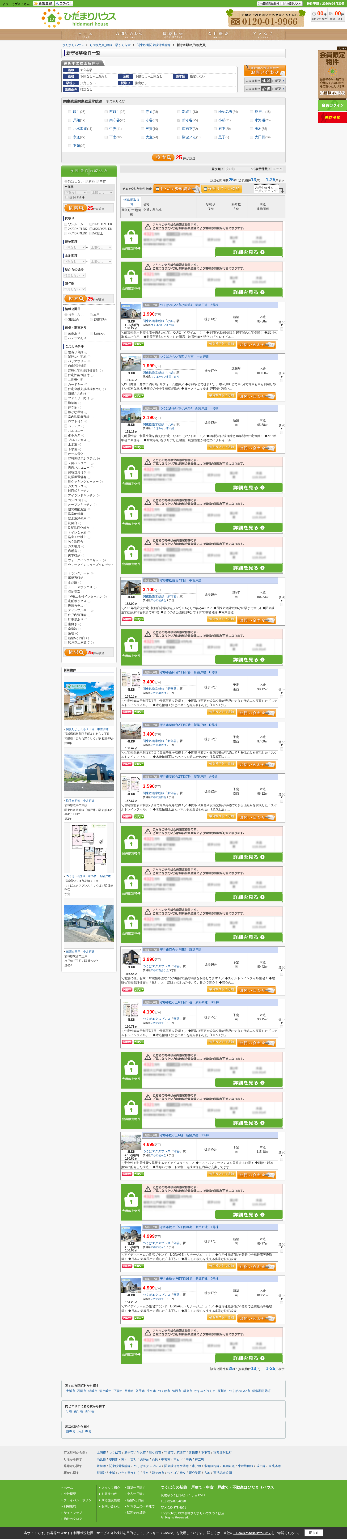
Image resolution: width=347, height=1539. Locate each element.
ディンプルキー (80, 610)
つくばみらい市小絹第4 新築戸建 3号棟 (189, 305)
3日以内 (73, 319)
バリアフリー (79, 361)
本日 (96, 315)
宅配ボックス (79, 601)
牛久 (146, 1473)
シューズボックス (82, 587)
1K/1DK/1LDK (102, 224)
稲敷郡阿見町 (261, 1391)
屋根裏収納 (77, 578)
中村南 (165, 1459)
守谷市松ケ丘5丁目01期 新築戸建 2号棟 (189, 1278)
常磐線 (101, 1466)
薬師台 (162, 692)
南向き (74, 624)
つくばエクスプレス (156, 966)
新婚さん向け (79, 393)
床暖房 (74, 551)
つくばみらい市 (160, 324)
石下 (224, 129)
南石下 (190, 129)
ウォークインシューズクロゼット (89, 567)
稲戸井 (263, 112)
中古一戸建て (136, 1494)
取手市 (140, 1391)
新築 (92, 181)
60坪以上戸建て (81, 642)
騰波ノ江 (191, 137)
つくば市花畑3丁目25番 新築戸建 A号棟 (93, 876)
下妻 (115, 137)
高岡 (155, 1459)
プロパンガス (79, 440)
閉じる (313, 1533)
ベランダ (76, 426)
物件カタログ (73, 1519)
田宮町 (132, 1459)
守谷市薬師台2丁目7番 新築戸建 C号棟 (188, 672)
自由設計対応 (79, 366)
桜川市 (222, 1391)
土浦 (112, 1473)
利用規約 (70, 1506)
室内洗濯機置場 (80, 417)
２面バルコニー (80, 463)
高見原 (101, 1459)
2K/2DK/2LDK (77, 229)
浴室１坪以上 (79, 537)
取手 (79, 112)
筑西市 (176, 1391)
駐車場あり (77, 619)
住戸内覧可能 (79, 615)
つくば (172, 1473)
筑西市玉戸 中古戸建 (80, 951)
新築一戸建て (136, 1487)
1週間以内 (100, 319)
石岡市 (81, 1391)
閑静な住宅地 (79, 356)
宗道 (79, 137)
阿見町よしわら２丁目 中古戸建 (87, 729)
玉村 (261, 129)
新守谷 (190, 120)
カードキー (77, 384)
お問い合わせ (111, 1506)
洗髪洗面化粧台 (80, 528)
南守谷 (117, 120)
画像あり (74, 333)
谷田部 (113, 1459)
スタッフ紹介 (111, 1487)
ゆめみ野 (228, 112)
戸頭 (79, 120)
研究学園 (195, 1473)
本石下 (178, 1459)
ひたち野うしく (129, 1473)
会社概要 (70, 1494)
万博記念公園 (222, 1473)
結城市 (92, 1391)
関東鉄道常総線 (153, 321)
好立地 (74, 407)
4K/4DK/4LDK (77, 233)
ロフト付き (77, 421)
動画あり (100, 333)
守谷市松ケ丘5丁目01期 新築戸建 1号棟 (189, 1227)
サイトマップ (73, 1512)
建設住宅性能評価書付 (85, 370)
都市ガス (76, 435)
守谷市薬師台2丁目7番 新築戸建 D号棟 (188, 725)
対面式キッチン (80, 490)
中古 (103, 181)
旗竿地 (74, 403)
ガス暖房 (76, 546)
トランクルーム (80, 573)
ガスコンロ (77, 486)
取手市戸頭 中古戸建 (80, 800)
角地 (73, 633)
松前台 (162, 600)
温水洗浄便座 (79, 518)
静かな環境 (77, 412)
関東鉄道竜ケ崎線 (176, 1466)
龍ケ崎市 (105, 1391)
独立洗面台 (77, 541)
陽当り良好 (77, 352)
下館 (79, 146)
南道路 (74, 629)
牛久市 (151, 1391)
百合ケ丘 (163, 970)
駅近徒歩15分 (136, 1512)
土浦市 (70, 1391)
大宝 (152, 137)
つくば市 (164, 1391)
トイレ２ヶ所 (79, 532)
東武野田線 (245, 1466)
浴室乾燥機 (77, 514)
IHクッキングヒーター (85, 481)
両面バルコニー (80, 467)
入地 (207, 1473)
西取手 (117, 112)
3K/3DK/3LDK (102, 229)
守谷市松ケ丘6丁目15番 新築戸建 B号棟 (189, 1002)
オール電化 (77, 454)
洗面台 (74, 523)
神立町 (199, 1459)
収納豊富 (76, 592)
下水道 (74, 449)
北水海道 (82, 129)
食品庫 (74, 582)
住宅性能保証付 (80, 375)
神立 (183, 1473)
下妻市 (118, 1391)
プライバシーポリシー (79, 1500)
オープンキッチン (82, 504)
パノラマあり (77, 338)
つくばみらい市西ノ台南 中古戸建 (184, 356)
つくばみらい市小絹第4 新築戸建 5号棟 (189, 408)
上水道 (74, 444)
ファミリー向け (80, 398)
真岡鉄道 (229, 1466)
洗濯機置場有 (79, 477)
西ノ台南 (174, 376)
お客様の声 (109, 1494)
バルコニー (77, 430)
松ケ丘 (162, 1023)
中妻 (115, 129)
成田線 (261, 1466)
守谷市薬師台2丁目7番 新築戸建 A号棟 (188, 776)
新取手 (190, 112)
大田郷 (263, 137)
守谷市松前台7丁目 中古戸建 (180, 580)
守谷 (152, 120)
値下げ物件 (77, 197)
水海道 (263, 120)
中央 (189, 1459)
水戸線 (196, 1466)
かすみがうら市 (205, 1391)
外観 (126, 200)
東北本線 (275, 1466)
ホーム (68, 1487)
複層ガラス (77, 605)
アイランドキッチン (84, 495)
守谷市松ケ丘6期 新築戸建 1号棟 (184, 1135)
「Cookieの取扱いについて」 (252, 1533)
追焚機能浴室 (79, 509)
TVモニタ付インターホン (87, 596)
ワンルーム (75, 224)
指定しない (76, 181)
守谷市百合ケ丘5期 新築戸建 (180, 949)
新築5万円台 (78, 638)
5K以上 (98, 233)
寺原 (152, 112)
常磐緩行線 (212, 1466)
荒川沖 (101, 1473)
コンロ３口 (77, 500)
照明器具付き (79, 472)
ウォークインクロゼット (87, 560)
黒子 (223, 137)
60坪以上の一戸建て (141, 1506)
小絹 (224, 120)
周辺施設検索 (111, 1500)
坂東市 (187, 1391)
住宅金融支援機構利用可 (87, 389)
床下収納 (76, 555)
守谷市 (154, 600)
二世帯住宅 (77, 380)
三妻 (152, 129)
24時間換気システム (84, 458)
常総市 (129, 1391)
